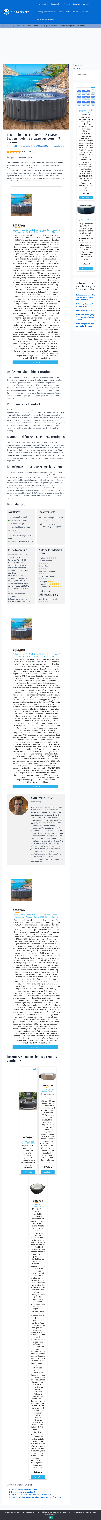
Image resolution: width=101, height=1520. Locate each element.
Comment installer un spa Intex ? (23, 1492)
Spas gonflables (42, 4)
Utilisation (87, 4)
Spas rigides (55, 4)
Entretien (76, 4)
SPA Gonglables (20, 11)
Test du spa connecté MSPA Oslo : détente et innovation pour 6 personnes (85, 297)
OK (51, 1517)
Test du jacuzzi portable (84, 310)
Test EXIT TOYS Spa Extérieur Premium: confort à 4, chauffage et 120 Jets (37, 1497)
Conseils (67, 4)
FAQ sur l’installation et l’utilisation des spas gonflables (31, 1494)
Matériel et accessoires (45, 20)
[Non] (99, 1515)
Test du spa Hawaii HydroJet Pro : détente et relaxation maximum (85, 317)
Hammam (84, 12)
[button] (97, 12)
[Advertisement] (50, 42)
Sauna (75, 12)
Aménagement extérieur (46, 12)
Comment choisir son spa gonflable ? (24, 1489)
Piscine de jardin (64, 12)
